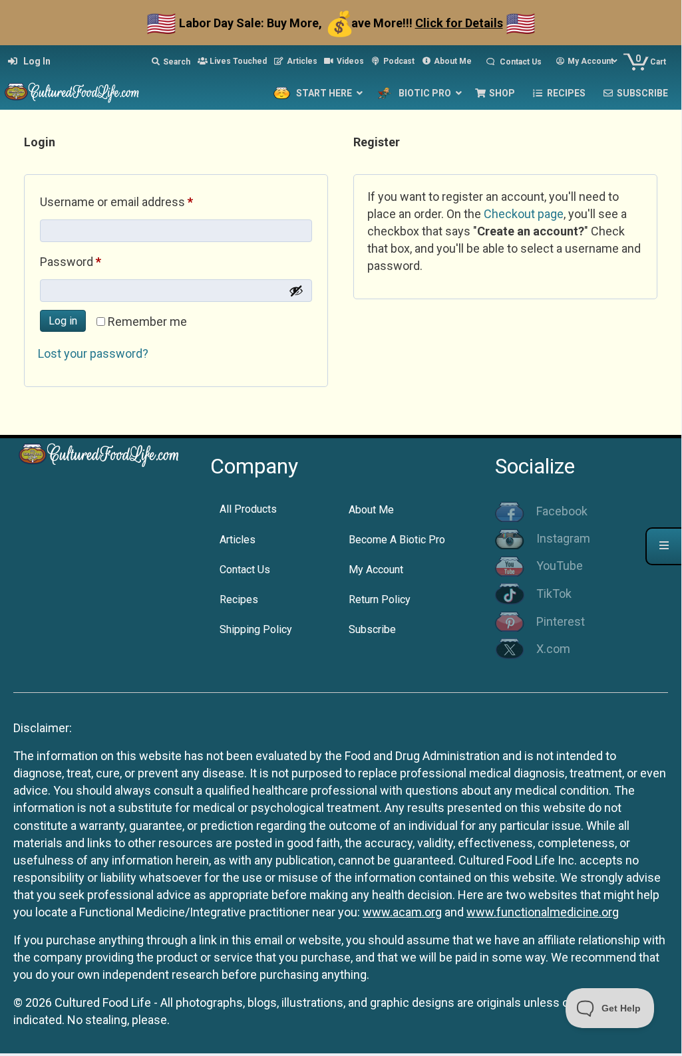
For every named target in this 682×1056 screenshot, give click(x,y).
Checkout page (524, 214)
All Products (248, 509)
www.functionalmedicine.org (542, 912)
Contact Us (245, 569)
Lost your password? (93, 353)
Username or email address (140, 201)
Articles (238, 539)
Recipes (239, 599)
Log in (63, 321)
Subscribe (372, 629)
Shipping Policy (256, 629)
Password (94, 261)
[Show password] (296, 290)
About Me (371, 509)
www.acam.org (402, 912)
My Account (376, 569)
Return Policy (380, 599)
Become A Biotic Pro (397, 539)
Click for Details (459, 23)
